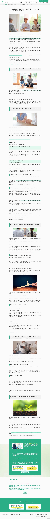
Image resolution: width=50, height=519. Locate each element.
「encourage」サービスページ (14, 332)
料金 (21, 2)
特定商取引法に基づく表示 (40, 514)
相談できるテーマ (31, 2)
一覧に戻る (25, 492)
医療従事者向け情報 (12, 514)
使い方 (13, 2)
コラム (17, 514)
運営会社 (46, 514)
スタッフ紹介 (25, 2)
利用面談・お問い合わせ (44, 0)
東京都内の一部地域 (14, 64)
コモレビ (25, 443)
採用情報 (47, 2)
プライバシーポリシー (33, 514)
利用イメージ (17, 2)
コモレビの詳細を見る (25, 472)
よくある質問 (42, 2)
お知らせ (20, 514)
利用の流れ (37, 2)
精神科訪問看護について (5, 514)
